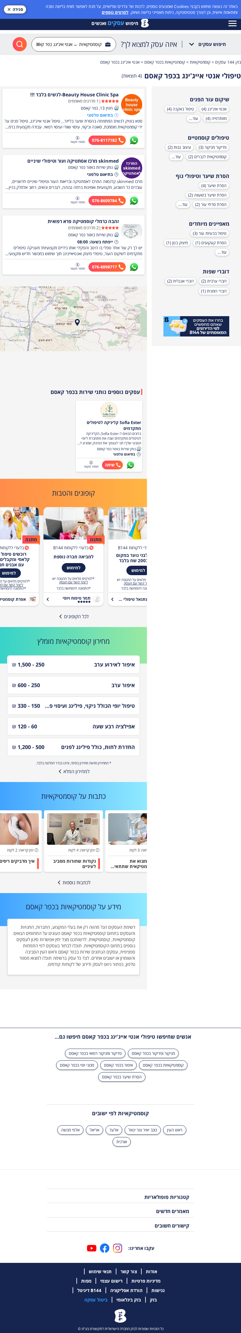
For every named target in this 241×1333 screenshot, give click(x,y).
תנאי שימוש (100, 1271)
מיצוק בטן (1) (177, 242)
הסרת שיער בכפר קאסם (122, 1077)
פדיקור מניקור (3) (213, 147)
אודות (151, 1271)
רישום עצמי (111, 1281)
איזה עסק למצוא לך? (149, 44)
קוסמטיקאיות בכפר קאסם (163, 1065)
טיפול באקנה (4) (180, 109)
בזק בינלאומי (128, 1300)
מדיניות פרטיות (145, 1281)
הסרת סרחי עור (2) (211, 204)
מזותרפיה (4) (216, 118)
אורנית (121, 1141)
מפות (86, 1281)
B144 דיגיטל (89, 1290)
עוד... (193, 118)
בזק (153, 1300)
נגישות (158, 1290)
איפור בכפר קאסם (118, 1065)
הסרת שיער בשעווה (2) (207, 195)
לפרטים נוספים (115, 12)
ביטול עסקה (96, 1300)
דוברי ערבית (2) (214, 281)
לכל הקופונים (76, 616)
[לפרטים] (196, 326)
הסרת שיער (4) (214, 185)
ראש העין (175, 1130)
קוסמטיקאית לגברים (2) (207, 156)
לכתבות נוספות (77, 882)
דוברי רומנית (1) (214, 291)
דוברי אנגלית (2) (180, 281)
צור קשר (128, 1271)
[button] (116, 108)
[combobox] (73, 44)
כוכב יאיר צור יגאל (142, 1130)
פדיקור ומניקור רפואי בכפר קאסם (95, 1053)
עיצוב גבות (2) (179, 147)
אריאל (94, 1130)
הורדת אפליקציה (126, 1290)
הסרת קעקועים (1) (211, 242)
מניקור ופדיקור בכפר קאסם (153, 1053)
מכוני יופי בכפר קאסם (77, 1065)
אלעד (113, 1130)
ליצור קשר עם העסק (138, 583)
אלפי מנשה (70, 1130)
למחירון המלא (76, 771)
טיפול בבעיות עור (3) (210, 233)
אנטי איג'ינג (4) (214, 109)
